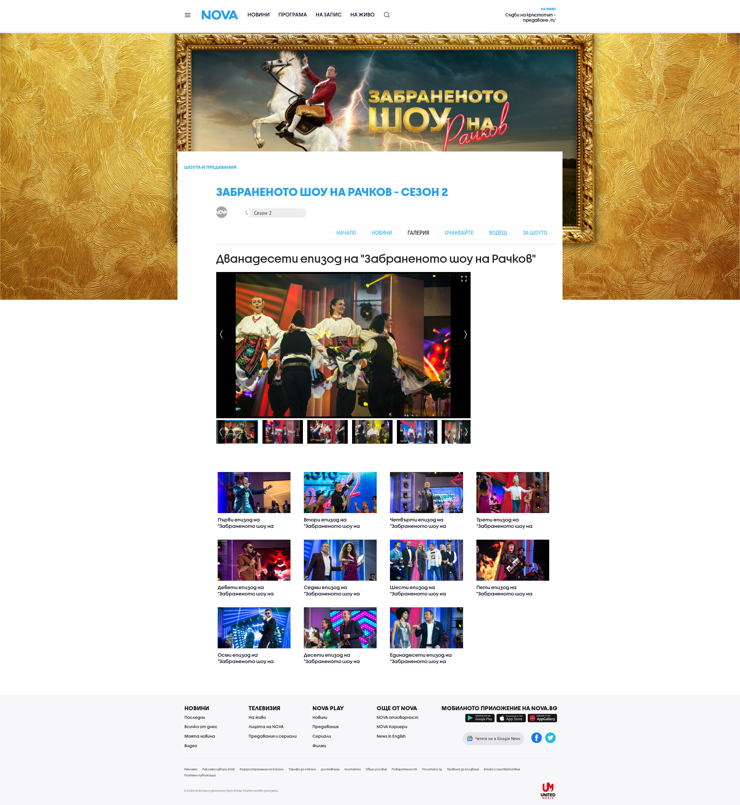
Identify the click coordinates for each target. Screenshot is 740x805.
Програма (292, 15)
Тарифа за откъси (302, 769)
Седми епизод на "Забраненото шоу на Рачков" (332, 593)
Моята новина (199, 736)
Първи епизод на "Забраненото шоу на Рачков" (246, 526)
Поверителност (404, 769)
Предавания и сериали (273, 736)
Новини (258, 15)
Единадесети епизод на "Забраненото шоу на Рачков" (421, 661)
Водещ (498, 232)
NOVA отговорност (398, 717)
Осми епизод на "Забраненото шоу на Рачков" (246, 661)
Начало (346, 232)
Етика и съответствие (502, 769)
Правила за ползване (463, 769)
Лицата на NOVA (266, 726)
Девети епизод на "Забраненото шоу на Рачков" (246, 593)
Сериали (321, 736)
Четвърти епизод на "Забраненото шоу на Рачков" (418, 526)
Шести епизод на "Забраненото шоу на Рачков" (418, 593)
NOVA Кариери (392, 726)
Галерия (418, 232)
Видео (190, 745)
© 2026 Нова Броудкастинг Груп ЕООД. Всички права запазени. (231, 790)
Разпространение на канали (262, 769)
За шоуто (535, 232)
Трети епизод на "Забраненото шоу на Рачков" (504, 526)
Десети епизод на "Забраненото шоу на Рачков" (332, 661)
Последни (194, 717)
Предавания (325, 726)
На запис (329, 15)
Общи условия (376, 769)
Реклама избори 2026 (218, 769)
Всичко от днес (200, 726)
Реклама (190, 769)
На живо (362, 15)
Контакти (353, 769)
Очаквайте (459, 232)
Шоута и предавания (210, 167)
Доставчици (330, 769)
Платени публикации (200, 775)
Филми (319, 745)
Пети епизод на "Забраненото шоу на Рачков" (504, 593)
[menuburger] (188, 15)
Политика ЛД (432, 769)
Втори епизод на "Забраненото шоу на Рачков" (332, 526)
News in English (391, 736)
